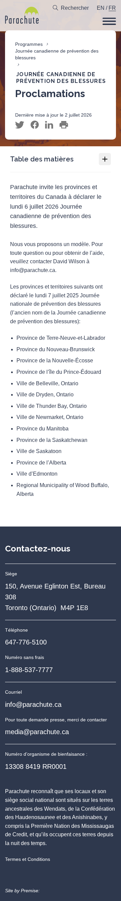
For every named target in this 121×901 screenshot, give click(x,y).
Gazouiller (19, 125)
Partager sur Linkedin (49, 125)
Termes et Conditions (27, 859)
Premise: (30, 890)
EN (101, 8)
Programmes (29, 44)
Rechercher (75, 8)
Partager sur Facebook (35, 125)
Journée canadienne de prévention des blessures (56, 54)
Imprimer (63, 125)
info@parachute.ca (33, 704)
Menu (109, 21)
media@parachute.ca (37, 731)
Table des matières (42, 159)
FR (112, 8)
